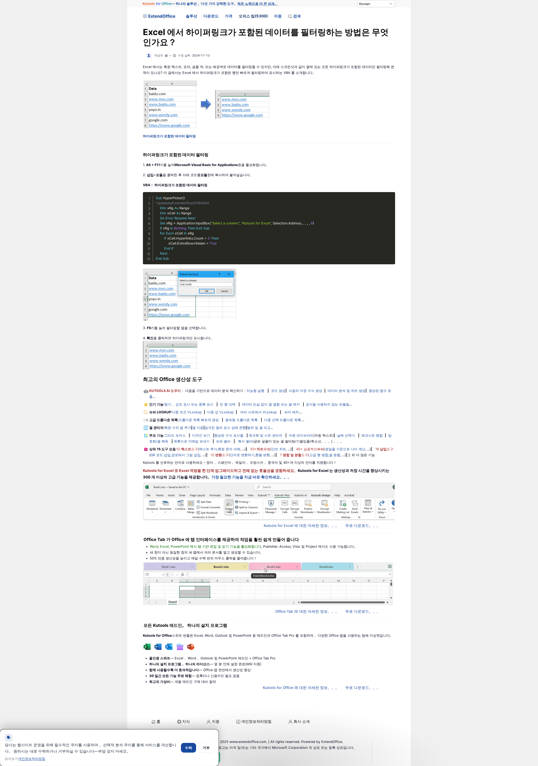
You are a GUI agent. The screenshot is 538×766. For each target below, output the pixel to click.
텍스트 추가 (208, 449)
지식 (186, 721)
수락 (188, 748)
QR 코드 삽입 (160, 455)
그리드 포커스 (175, 435)
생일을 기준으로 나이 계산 (345, 449)
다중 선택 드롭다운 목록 (282, 420)
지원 (278, 16)
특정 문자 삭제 (229, 449)
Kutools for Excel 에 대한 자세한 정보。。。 (301, 525)
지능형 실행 (255, 391)
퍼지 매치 (291, 412)
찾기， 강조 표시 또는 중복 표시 (188, 404)
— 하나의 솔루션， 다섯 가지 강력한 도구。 (210, 3)
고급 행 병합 (318, 455)
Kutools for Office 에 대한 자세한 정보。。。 (301, 687)
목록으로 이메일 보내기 (192, 441)
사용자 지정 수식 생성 (305, 391)
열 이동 (197, 428)
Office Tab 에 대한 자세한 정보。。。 (307, 611)
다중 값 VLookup (220, 412)
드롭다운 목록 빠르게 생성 (199, 420)
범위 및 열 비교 (258, 428)
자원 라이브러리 (301, 435)
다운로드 (211, 16)
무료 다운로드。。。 (362, 525)
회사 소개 (302, 721)
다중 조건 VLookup (187, 412)
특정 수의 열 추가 (177, 428)
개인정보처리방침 (256, 721)
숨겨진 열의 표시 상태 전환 (225, 428)
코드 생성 (278, 391)
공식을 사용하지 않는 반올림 (327, 404)
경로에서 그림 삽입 (185, 455)
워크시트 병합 (372, 435)
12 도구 (187, 449)
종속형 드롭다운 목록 (241, 420)
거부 (206, 748)
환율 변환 (262, 455)
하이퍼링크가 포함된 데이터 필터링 (169, 136)
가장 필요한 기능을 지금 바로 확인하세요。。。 (251, 477)
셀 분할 (334, 455)
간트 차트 (279, 449)
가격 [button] (228, 16)
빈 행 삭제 (227, 404)
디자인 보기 (201, 435)
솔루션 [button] (191, 16)
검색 (297, 16)
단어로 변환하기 (242, 455)
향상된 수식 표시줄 (228, 435)
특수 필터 (245, 441)
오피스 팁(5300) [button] (253, 16)
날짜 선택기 (346, 435)
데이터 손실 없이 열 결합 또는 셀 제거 (271, 404)
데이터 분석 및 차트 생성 (346, 391)
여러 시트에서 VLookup (258, 412)
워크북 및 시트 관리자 (265, 435)
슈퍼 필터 (223, 441)
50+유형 (260, 449)
